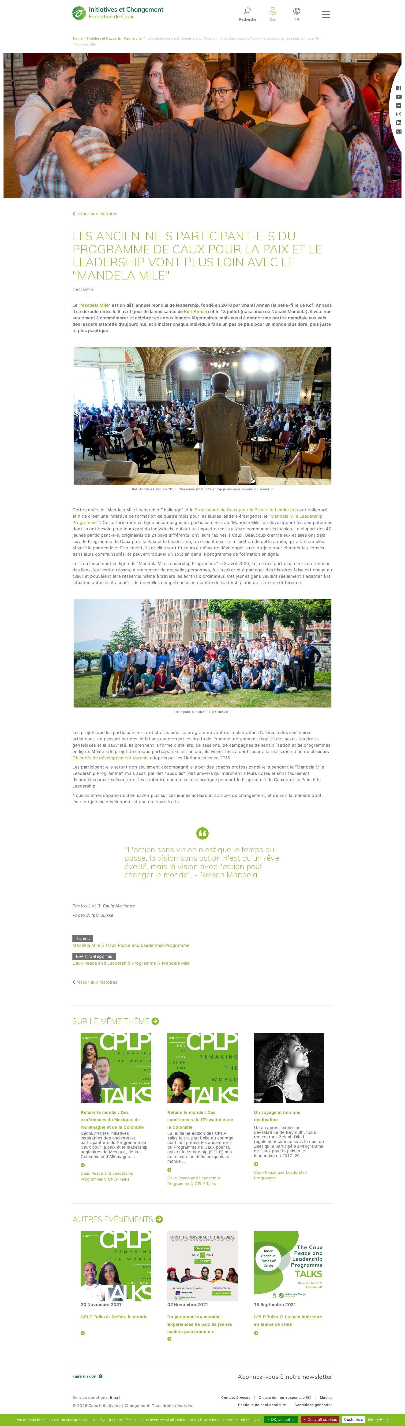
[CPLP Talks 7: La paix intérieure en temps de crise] (289, 1266)
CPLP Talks (118, 1179)
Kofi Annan (195, 311)
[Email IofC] (399, 132)
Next (332, 1100)
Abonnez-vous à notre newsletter (285, 1376)
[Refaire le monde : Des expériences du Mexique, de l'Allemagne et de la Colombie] (116, 1068)
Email (115, 1397)
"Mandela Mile (94, 305)
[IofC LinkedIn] (398, 123)
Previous (71, 1100)
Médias (326, 1397)
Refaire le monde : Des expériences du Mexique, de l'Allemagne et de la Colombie (112, 1120)
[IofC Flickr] (398, 105)
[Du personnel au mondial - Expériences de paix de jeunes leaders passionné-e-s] (202, 1266)
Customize (353, 1419)
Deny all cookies (321, 1419)
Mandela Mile (86, 945)
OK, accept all (283, 1419)
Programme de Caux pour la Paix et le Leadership (246, 509)
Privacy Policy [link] (378, 1420)
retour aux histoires (96, 213)
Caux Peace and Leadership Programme (148, 945)
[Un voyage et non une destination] (289, 1068)
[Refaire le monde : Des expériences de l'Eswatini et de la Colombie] (202, 1068)
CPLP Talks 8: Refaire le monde (114, 1317)
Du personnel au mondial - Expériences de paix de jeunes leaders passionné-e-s (199, 1324)
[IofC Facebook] (398, 88)
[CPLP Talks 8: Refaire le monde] (116, 1266)
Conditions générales (313, 1405)
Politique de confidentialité (262, 1405)
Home (77, 38)
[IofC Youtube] (399, 97)
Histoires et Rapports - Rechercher (115, 38)
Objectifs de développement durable (111, 757)
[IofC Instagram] (398, 114)
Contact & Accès (235, 1397)
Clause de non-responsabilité (285, 1397)
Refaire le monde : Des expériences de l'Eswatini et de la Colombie (200, 1120)
